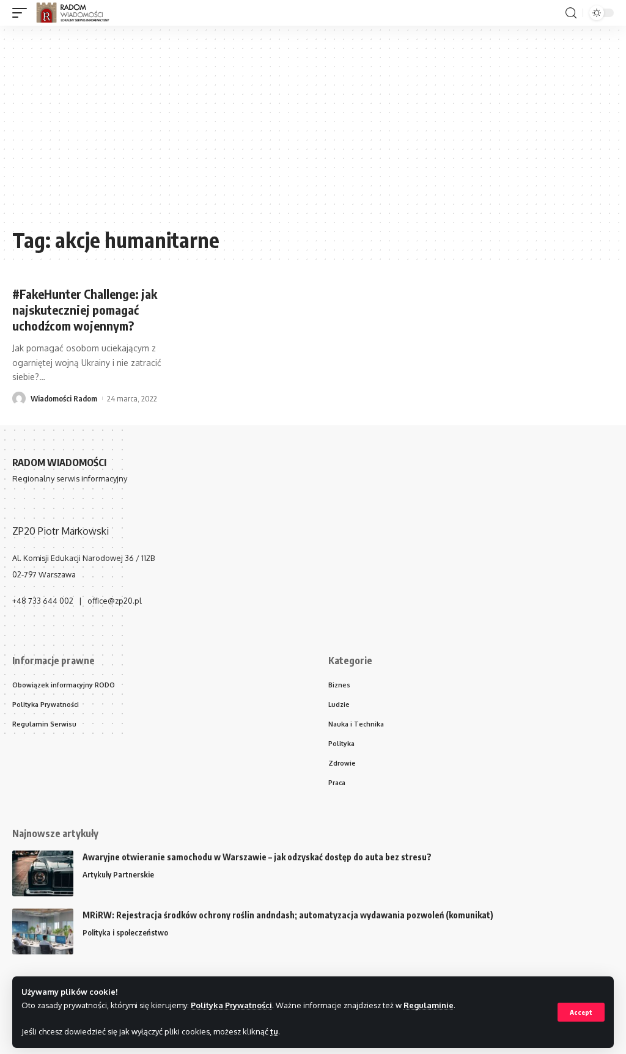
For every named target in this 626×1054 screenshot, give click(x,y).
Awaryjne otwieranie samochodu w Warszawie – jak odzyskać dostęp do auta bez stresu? (257, 857)
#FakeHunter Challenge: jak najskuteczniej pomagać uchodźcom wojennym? (84, 309)
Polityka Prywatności (231, 1005)
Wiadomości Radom (64, 398)
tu (274, 1031)
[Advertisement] (313, 132)
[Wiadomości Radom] (78, 13)
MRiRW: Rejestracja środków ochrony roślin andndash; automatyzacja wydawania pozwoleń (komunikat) (288, 915)
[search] (571, 13)
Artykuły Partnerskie (118, 874)
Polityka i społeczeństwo (125, 932)
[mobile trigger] (22, 13)
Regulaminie (428, 1005)
